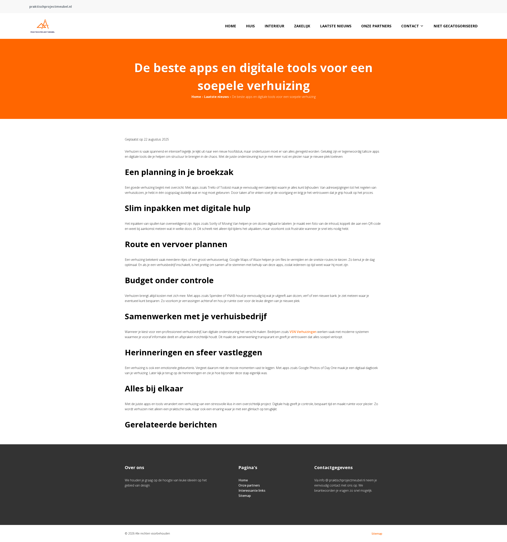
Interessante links (251, 490)
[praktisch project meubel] (42, 26)
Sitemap (244, 495)
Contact (410, 26)
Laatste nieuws (335, 26)
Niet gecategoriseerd (456, 26)
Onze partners (376, 26)
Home (230, 26)
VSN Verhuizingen (303, 332)
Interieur (274, 26)
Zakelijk (302, 26)
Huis (250, 26)
